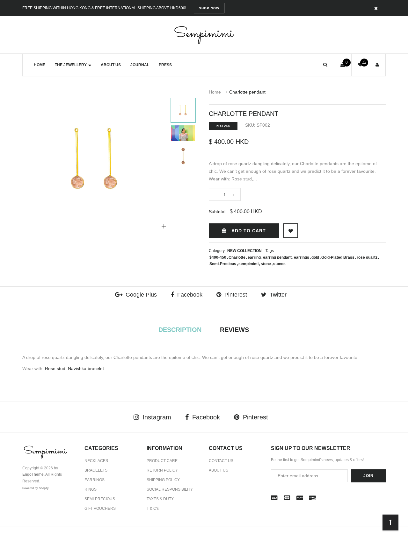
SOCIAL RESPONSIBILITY (170, 489)
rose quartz (367, 257)
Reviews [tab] (234, 329)
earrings (301, 257)
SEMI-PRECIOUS (99, 499)
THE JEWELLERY (71, 65)
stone (266, 264)
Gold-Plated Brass (337, 257)
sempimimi (248, 264)
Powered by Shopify (35, 488)
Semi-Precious (222, 264)
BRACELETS (95, 470)
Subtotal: (218, 211)
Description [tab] (179, 329)
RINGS (90, 489)
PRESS (165, 65)
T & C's (153, 508)
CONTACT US (221, 461)
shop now (209, 8)
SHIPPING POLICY (163, 480)
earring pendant (277, 257)
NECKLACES (96, 461)
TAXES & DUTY (160, 499)
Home (215, 92)
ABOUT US (111, 65)
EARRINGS (94, 480)
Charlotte (237, 257)
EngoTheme (33, 474)
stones (279, 264)
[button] (325, 65)
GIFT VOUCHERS (100, 508)
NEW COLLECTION (244, 251)
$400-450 (217, 257)
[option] (95, 158)
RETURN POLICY (162, 470)
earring (254, 257)
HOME (39, 65)
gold (315, 257)
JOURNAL (139, 65)
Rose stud (55, 368)
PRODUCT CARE (162, 461)
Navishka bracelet (86, 368)
